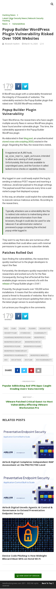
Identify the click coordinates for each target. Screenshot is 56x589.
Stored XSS (25, 333)
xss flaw (28, 360)
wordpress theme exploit (15, 351)
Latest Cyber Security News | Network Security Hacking (22, 19)
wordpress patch (32, 342)
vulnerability (40, 333)
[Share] (18, 86)
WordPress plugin (12, 346)
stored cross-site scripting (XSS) (18, 141)
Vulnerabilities (18, 24)
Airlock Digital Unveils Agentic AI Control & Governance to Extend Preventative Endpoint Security (27, 510)
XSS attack (16, 360)
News (4, 24)
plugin (22, 328)
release (6, 283)
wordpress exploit (12, 342)
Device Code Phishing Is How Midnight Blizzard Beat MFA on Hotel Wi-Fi (24, 557)
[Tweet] (25, 86)
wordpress (39, 337)
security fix (45, 328)
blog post (28, 138)
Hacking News (8, 15)
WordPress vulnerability (15, 355)
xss (5, 360)
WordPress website (39, 355)
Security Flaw (10, 333)
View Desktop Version (29, 576)
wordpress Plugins (32, 346)
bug (6, 328)
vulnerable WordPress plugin (17, 337)
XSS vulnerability (43, 360)
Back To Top (47, 583)
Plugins (32, 328)
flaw (14, 328)
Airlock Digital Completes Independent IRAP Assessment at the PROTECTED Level (28, 463)
